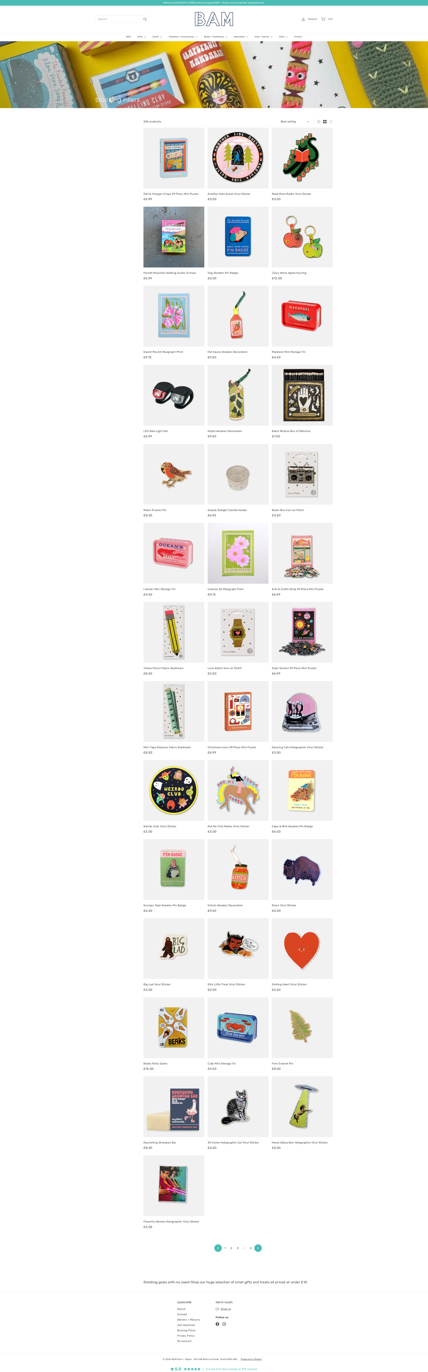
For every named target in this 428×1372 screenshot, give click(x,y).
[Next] (258, 1248)
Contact (182, 1314)
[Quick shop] (203, 130)
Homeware (240, 36)
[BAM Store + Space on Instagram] (224, 1324)
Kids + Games (262, 36)
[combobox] (122, 19)
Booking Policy (186, 1330)
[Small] (325, 121)
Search (181, 1309)
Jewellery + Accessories (182, 36)
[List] (331, 121)
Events (298, 36)
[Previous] (218, 1248)
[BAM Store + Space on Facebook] (217, 1324)
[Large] (319, 121)
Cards (155, 36)
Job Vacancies (186, 1325)
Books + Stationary (214, 36)
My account (184, 1341)
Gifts (140, 36)
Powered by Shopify (251, 1359)
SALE (282, 36)
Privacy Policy (186, 1335)
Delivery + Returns (188, 1319)
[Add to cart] (203, 137)
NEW (128, 36)
